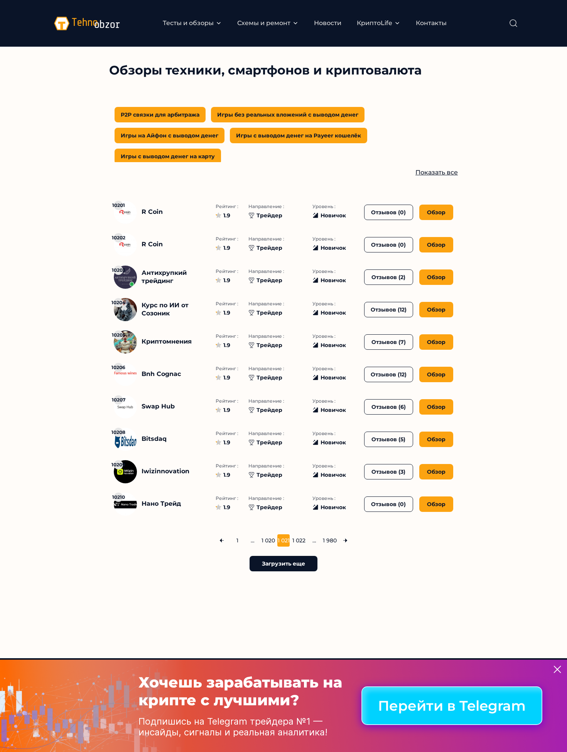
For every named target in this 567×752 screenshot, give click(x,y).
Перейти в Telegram (452, 706)
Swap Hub (158, 406)
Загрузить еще (283, 563)
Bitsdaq (154, 438)
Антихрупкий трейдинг (164, 277)
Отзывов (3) (388, 471)
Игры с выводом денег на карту (168, 156)
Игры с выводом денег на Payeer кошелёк (298, 135)
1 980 (330, 540)
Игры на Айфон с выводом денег (169, 135)
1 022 (299, 540)
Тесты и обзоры (188, 23)
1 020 (268, 540)
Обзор (436, 212)
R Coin (152, 211)
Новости (327, 23)
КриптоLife (374, 23)
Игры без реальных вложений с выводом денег (287, 114)
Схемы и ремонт (263, 23)
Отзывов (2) (388, 277)
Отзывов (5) (388, 439)
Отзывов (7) (388, 342)
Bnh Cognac (161, 374)
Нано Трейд (161, 503)
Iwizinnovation (165, 471)
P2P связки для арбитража (160, 114)
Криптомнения (167, 341)
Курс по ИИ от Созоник (165, 309)
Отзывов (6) (388, 406)
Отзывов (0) (388, 212)
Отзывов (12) (389, 309)
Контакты (431, 23)
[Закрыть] (557, 669)
